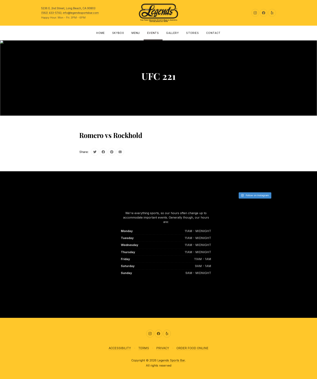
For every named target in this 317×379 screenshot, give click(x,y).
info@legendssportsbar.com (81, 12)
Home (100, 32)
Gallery (172, 32)
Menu (136, 32)
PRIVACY (162, 348)
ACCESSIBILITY (120, 348)
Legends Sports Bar (171, 360)
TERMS (143, 348)
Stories (192, 32)
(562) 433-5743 (51, 12)
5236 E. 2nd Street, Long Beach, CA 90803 (68, 8)
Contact (213, 32)
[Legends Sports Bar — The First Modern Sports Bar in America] (158, 13)
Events (153, 32)
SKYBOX (118, 32)
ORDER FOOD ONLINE (192, 348)
